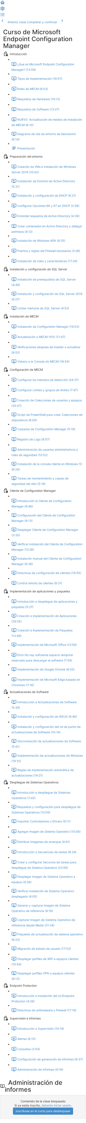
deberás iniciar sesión (56, 1105)
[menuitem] (2, 10)
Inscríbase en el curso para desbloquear (43, 1111)
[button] (2, 4)
